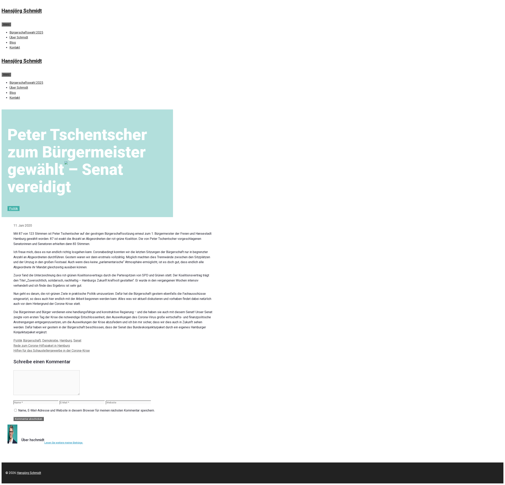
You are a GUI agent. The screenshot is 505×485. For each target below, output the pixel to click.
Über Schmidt (18, 37)
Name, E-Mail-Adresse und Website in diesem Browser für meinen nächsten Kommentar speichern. (86, 410)
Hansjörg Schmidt (22, 11)
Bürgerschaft (32, 340)
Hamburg (66, 340)
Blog (12, 42)
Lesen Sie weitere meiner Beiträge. (63, 442)
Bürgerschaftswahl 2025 (26, 32)
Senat (77, 340)
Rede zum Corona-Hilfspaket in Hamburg (41, 346)
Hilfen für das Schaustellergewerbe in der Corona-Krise (51, 350)
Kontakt (14, 47)
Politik (13, 208)
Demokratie (50, 340)
